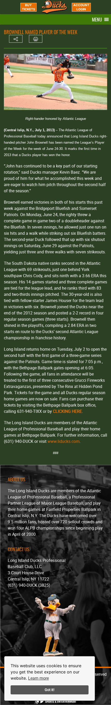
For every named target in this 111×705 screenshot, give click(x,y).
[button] (97, 19)
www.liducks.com (63, 441)
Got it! (49, 689)
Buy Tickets (28, 7)
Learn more (38, 678)
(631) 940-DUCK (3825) (29, 585)
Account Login (81, 7)
